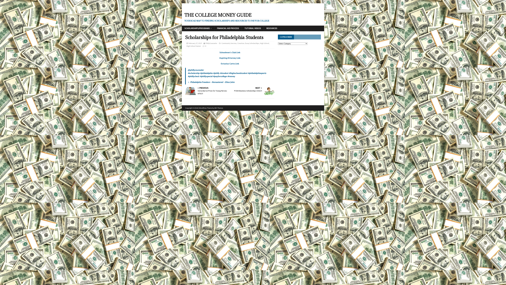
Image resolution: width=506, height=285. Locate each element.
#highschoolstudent (238, 73)
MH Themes (218, 108)
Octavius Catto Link (230, 63)
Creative (240, 43)
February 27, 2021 (195, 43)
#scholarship (194, 73)
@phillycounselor (196, 70)
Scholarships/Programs (197, 28)
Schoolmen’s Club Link (230, 52)
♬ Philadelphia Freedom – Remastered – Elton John (211, 82)
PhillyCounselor (211, 43)
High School (264, 43)
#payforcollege (220, 76)
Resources (271, 28)
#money (231, 76)
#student (224, 73)
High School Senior (193, 46)
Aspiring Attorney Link (229, 58)
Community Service (229, 43)
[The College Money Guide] (208, 8)
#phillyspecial (206, 76)
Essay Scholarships (252, 43)
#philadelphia (206, 73)
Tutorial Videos (252, 28)
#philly (216, 73)
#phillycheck (193, 76)
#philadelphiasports (257, 73)
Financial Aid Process (228, 28)
